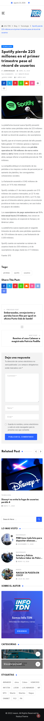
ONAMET (6, 698)
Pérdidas (6, 273)
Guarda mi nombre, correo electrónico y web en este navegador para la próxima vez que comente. (23, 427)
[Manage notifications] (38, 716)
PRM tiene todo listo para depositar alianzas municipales (29, 541)
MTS (4, 693)
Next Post (33, 335)
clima (17, 682)
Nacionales (21, 535)
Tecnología (6, 495)
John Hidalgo (9, 71)
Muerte (12, 693)
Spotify (16, 273)
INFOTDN (6, 688)
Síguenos (22, 631)
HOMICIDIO (35, 682)
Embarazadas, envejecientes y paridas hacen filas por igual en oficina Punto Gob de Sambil (20, 316)
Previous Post (13, 309)
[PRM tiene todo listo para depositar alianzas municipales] (7, 539)
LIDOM (16, 688)
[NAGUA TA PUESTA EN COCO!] (7, 574)
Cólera (24, 682)
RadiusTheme (22, 716)
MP (39, 688)
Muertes (22, 693)
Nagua (18, 569)
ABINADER (7, 682)
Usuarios (27, 273)
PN (21, 698)
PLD (14, 698)
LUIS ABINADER (28, 688)
